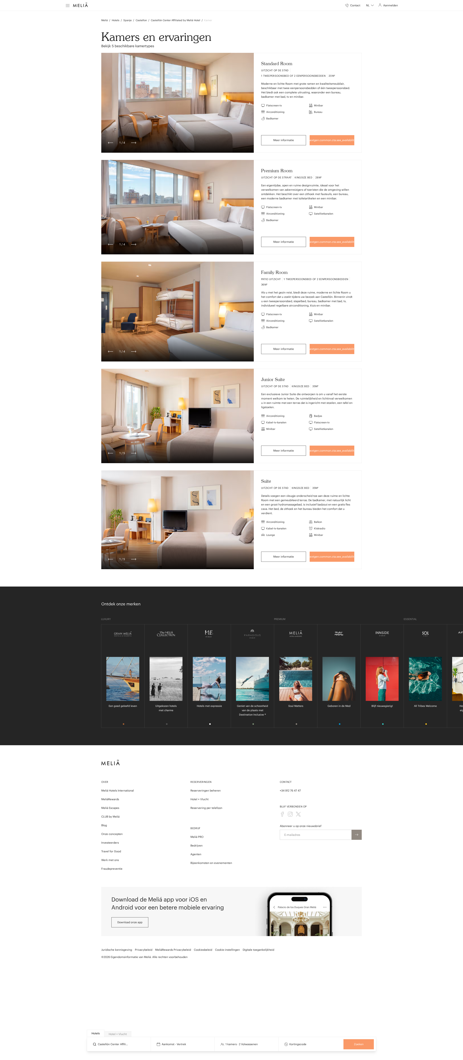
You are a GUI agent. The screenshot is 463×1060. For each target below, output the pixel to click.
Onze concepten (112, 834)
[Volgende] (133, 142)
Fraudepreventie (111, 868)
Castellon (141, 20)
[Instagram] (290, 814)
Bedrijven (196, 845)
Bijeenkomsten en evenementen (211, 863)
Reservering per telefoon (206, 808)
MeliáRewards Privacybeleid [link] (173, 949)
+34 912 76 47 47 (290, 790)
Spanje (127, 20)
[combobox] (370, 5)
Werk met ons (110, 860)
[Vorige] (110, 142)
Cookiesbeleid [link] (203, 949)
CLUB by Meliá (110, 816)
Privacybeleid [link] (143, 949)
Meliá (104, 20)
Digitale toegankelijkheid (258, 949)
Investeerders (110, 842)
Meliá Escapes (110, 808)
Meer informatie (283, 140)
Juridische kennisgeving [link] (116, 949)
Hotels (115, 20)
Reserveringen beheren (205, 790)
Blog (104, 825)
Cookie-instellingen (227, 949)
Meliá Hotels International (117, 790)
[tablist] (231, 1033)
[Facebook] (282, 814)
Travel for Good (111, 851)
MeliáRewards (110, 799)
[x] (298, 814)
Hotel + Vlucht (199, 799)
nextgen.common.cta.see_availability (332, 140)
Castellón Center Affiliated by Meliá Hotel (175, 20)
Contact (286, 782)
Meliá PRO (196, 837)
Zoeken (359, 1044)
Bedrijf (195, 828)
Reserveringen (200, 782)
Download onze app (129, 922)
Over (104, 782)
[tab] (95, 1033)
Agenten (195, 854)
